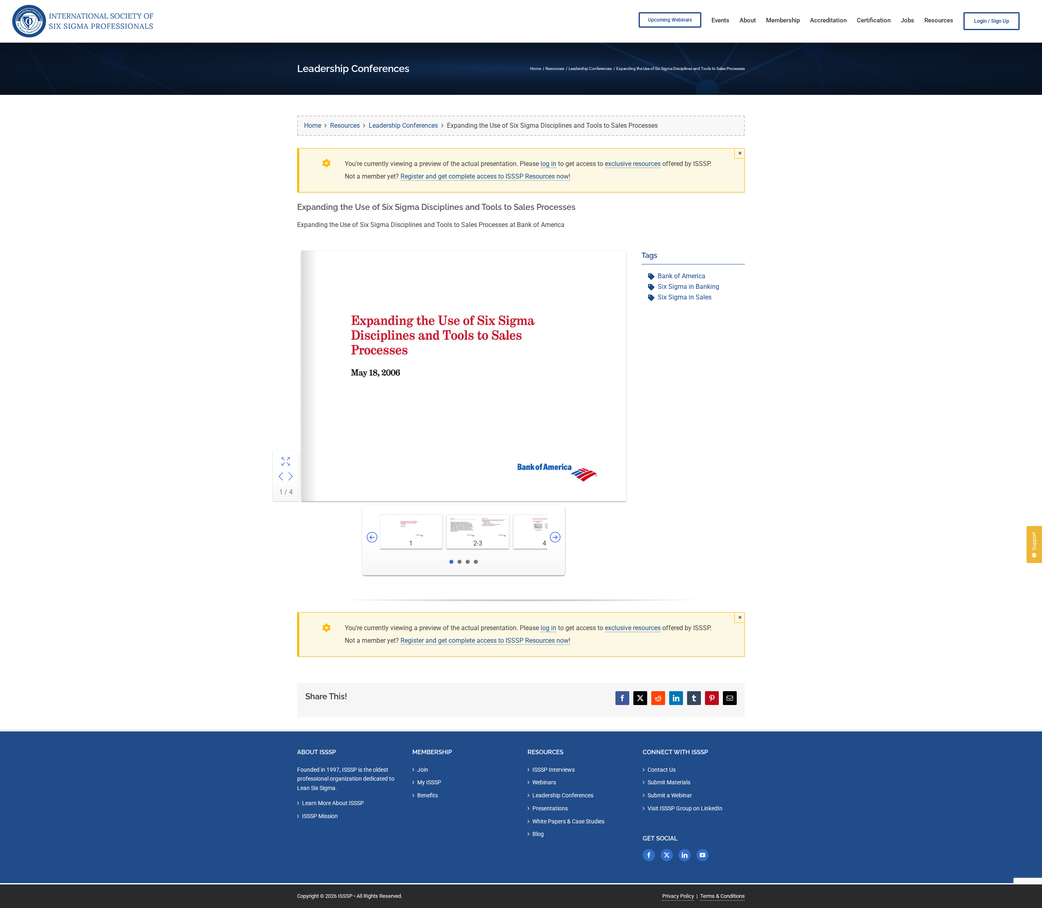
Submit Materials (669, 782)
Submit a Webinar (670, 795)
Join (422, 769)
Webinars (544, 782)
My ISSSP (429, 782)
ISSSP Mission (320, 816)
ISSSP (345, 896)
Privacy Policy (678, 896)
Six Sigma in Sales (684, 297)
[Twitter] (667, 855)
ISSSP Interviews (553, 769)
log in (548, 164)
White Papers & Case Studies (568, 821)
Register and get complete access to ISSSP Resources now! (485, 176)
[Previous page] (281, 477)
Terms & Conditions (722, 896)
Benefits (427, 795)
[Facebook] (649, 855)
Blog (538, 834)
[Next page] (291, 477)
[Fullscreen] (286, 462)
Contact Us (662, 769)
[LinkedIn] (685, 855)
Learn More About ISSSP (333, 803)
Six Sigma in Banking (688, 286)
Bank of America (681, 276)
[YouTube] (702, 855)
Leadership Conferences (562, 795)
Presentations (550, 808)
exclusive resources (633, 164)
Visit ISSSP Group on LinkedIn (685, 808)
